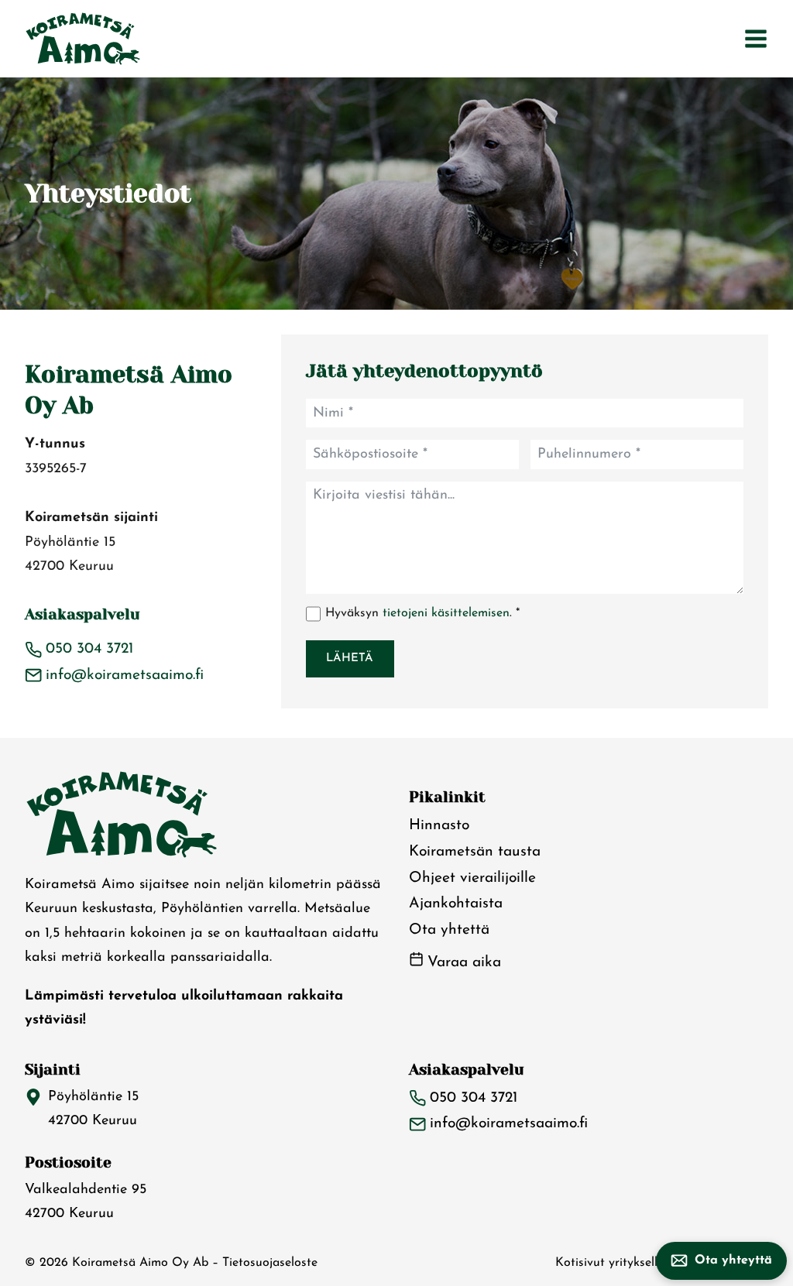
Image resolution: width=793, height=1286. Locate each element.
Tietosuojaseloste (270, 1263)
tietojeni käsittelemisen (446, 613)
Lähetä (349, 658)
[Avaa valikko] (755, 38)
